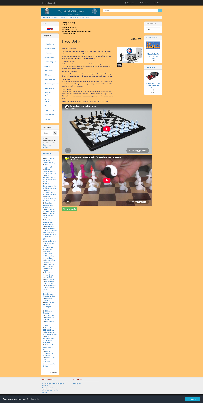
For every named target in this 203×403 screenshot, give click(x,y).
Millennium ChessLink (48, 312)
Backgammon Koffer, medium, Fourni (49, 215)
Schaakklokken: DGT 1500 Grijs (49, 282)
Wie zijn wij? (77, 383)
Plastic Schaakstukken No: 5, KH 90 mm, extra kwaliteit (49, 178)
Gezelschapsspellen (51, 84)
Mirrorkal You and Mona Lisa (48, 265)
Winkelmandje (47, 153)
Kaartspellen (49, 88)
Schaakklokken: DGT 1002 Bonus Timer (49, 287)
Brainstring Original (48, 269)
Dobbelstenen (50, 79)
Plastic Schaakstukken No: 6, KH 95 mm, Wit (49, 198)
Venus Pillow (49, 315)
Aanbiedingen (150, 67)
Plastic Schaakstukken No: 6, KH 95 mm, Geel (49, 192)
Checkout (156, 3)
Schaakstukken (50, 48)
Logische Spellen (48, 100)
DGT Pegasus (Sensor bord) (49, 166)
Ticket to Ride (50, 110)
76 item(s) (145, 3)
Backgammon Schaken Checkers (49, 210)
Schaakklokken (50, 57)
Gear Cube (49, 273)
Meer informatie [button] (33, 399)
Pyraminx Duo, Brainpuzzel (49, 261)
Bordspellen (49, 70)
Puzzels (47, 119)
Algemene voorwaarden (50, 390)
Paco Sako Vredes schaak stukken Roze (48, 205)
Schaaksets (48, 53)
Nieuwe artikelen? (152, 38)
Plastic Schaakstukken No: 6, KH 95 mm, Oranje (153, 55)
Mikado (47, 326)
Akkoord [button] (192, 399)
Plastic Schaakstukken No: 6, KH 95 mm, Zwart (49, 171)
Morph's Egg (49, 256)
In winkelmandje (70, 209)
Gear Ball (48, 277)
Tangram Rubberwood (47, 308)
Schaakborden (49, 44)
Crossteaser (49, 275)
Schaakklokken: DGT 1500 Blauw (49, 329)
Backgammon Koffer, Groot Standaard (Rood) (49, 160)
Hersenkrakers (49, 115)
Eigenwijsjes (49, 226)
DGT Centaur (49, 279)
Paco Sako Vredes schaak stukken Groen (48, 222)
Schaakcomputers (51, 62)
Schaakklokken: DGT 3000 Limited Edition (49, 237)
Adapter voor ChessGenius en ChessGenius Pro (49, 294)
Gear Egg (48, 258)
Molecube (48, 254)
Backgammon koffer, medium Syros (50, 333)
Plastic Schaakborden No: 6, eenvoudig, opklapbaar (49, 339)
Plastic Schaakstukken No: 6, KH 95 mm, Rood (49, 186)
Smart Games (50, 106)
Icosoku (48, 252)
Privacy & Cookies (48, 388)
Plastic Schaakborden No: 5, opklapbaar (49, 247)
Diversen (48, 75)
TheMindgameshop (49, 2)
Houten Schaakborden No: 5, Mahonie (49, 353)
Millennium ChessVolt (48, 299)
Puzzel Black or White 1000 (49, 303)
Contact (44, 392)
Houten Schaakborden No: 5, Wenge (49, 364)
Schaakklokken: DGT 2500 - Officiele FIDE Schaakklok (50, 230)
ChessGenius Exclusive (48, 318)
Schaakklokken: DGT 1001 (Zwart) (49, 242)
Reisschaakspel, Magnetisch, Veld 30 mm (49, 347)
